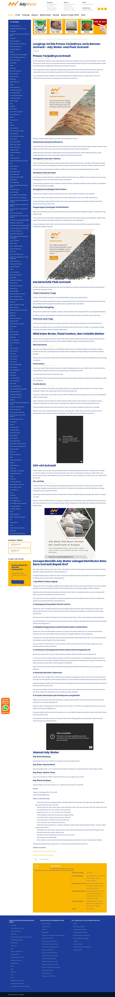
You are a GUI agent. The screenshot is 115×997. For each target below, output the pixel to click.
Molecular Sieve (14, 321)
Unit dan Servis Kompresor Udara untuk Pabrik (53, 935)
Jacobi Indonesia (14, 174)
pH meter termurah (15, 409)
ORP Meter (13, 337)
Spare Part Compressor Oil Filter (50, 964)
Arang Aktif (13, 63)
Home (10, 15)
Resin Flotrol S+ (14, 438)
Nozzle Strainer (14, 334)
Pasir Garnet (13, 359)
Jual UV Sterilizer (14, 240)
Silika (11, 457)
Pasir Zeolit (13, 383)
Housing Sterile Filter (47, 973)
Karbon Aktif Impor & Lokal (17, 928)
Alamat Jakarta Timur (79, 883)
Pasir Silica (13, 372)
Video (11, 511)
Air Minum (12, 38)
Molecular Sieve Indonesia (17, 323)
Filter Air (12, 125)
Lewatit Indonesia (15, 266)
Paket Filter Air (14, 351)
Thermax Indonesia (15, 481)
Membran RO (13, 283)
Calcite (12, 84)
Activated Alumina (15, 26)
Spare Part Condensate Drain (49, 958)
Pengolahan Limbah (15, 397)
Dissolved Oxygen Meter (79, 926)
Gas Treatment (14, 133)
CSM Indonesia (14, 101)
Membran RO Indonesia (16, 285)
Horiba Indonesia (14, 158)
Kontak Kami (17, 582)
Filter (11, 122)
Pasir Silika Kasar (14, 380)
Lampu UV (13, 251)
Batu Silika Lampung (15, 71)
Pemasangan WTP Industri (17, 983)
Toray (11, 492)
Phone (74, 909)
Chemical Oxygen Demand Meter (81, 938)
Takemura (13, 468)
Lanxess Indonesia (15, 261)
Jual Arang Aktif (14, 182)
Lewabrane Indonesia (16, 264)
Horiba (12, 155)
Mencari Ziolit (13, 288)
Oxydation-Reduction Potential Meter (82, 947)
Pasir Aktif (13, 353)
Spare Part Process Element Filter (50, 955)
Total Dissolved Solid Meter (80, 929)
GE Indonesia (13, 139)
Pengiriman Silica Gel (16, 394)
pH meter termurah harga (17, 412)
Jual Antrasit (13, 179)
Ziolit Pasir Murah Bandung (17, 533)
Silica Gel (12, 452)
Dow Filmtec (13, 109)
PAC (11, 345)
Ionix (11, 163)
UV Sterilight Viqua (15, 500)
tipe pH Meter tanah (15, 487)
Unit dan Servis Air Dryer (48, 938)
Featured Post (14, 120)
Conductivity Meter (15, 98)
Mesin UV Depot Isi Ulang (17, 304)
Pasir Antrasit (40, 39)
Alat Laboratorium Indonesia (18, 43)
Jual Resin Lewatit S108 (16, 222)
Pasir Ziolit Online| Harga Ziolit (18, 389)
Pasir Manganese (15, 370)
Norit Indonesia (14, 332)
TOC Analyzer (14, 490)
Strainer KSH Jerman (15, 460)
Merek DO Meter (14, 291)
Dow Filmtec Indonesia (16, 111)
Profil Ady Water (14, 430)
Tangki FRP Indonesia (16, 473)
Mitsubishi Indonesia (15, 318)
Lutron (11, 269)
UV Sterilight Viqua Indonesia (18, 503)
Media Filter (13, 277)
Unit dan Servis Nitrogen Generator (50, 947)
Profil (17, 15)
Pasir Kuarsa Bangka (16, 364)
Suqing (12, 462)
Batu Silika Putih (14, 73)
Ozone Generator (15, 342)
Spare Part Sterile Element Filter (49, 952)
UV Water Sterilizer (15, 509)
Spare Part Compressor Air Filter (50, 961)
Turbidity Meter (14, 498)
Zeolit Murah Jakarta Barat (17, 528)
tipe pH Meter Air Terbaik (17, 484)
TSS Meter (13, 495)
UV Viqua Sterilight (15, 506)
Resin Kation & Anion (16, 931)
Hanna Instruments (15, 141)
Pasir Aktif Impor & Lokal (17, 940)
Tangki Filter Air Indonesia (17, 471)
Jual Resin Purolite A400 (16, 177)
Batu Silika (13, 68)
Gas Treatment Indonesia (17, 136)
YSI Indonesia (13, 522)
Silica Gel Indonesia (15, 454)
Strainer (12, 966)
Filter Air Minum (14, 128)
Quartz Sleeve (14, 435)
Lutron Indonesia (14, 272)
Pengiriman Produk (15, 391)
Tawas (12, 476)
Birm (12, 948)
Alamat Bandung (77, 876)
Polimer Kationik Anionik (16, 419)
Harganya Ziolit (14, 150)
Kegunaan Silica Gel (15, 248)
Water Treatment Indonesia (17, 517)
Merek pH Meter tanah (16, 296)
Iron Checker (13, 169)
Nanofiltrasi (13, 326)
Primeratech (13, 422)
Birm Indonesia (14, 76)
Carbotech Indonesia (15, 90)
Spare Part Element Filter (48, 949)
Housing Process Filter (47, 970)
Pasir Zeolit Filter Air (15, 386)
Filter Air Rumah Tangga (16, 131)
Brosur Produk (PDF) (70, 15)
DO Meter (12, 106)
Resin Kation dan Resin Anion (18, 446)
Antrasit (12, 52)
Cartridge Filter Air (15, 92)
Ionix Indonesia (14, 166)
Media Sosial (45, 15)
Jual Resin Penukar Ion (16, 231)
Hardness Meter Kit (77, 949)
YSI (11, 520)
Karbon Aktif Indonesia (16, 246)
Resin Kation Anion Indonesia (18, 443)
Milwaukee (13, 313)
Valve (12, 969)
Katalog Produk (15, 550)
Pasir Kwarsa (13, 367)
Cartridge (13, 971)
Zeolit (11, 525)
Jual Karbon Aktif (14, 189)
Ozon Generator (14, 340)
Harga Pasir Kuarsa (15, 144)
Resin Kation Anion (15, 441)
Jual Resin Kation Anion (16, 213)
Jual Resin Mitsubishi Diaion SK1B (19, 228)
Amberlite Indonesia (15, 46)
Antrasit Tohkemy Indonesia (17, 57)
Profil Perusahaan (16, 544)
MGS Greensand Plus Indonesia (18, 310)
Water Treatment (15, 514)
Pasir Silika (13, 375)
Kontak (56, 15)
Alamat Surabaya (77, 901)
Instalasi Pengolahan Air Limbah (19, 160)
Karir (83, 15)
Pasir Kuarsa (13, 361)
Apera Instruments (15, 60)
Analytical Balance (15, 49)
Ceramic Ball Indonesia (16, 95)
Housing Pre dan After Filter (48, 976)
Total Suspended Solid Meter (80, 932)
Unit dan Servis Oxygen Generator (50, 944)
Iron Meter (75, 941)
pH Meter (12, 399)
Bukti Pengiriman (14, 82)
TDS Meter (13, 479)
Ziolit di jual (13, 530)
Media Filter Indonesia (16, 280)
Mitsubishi (12, 315)
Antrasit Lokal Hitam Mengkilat (18, 54)
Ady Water (13, 31)
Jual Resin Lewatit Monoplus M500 (19, 220)
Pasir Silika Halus (14, 378)
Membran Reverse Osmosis (17, 957)
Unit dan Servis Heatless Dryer (49, 941)
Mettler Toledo (14, 307)
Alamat (34, 15)
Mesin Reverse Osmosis (16, 960)
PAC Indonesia (14, 348)
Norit (11, 329)
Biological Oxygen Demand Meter (81, 935)
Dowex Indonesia (15, 114)
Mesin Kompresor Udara (16, 299)
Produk (12, 424)
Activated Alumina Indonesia (18, 28)
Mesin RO (12, 302)
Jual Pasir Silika (14, 192)
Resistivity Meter (14, 449)
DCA (11, 103)
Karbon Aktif (13, 243)
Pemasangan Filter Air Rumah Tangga (20, 986)
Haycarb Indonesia (15, 152)
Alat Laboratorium (15, 41)
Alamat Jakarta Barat (79, 891)
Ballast (12, 65)
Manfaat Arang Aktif (15, 274)
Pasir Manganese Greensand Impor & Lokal (21, 937)
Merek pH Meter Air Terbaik (17, 294)
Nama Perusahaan (78, 872)
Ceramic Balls (45, 932)
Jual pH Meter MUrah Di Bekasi (18, 195)
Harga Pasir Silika (15, 147)
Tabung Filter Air (14, 465)
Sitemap (25, 15)
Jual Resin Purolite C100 (16, 233)
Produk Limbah (14, 427)
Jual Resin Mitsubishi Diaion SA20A (19, 225)
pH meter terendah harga (17, 406)
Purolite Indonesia (15, 432)
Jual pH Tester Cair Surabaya (18, 197)
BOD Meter (13, 79)
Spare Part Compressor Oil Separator (51, 967)
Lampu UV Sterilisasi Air (16, 254)
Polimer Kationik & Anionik (17, 980)
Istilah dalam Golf (15, 171)
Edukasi (12, 117)
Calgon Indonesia (15, 87)
